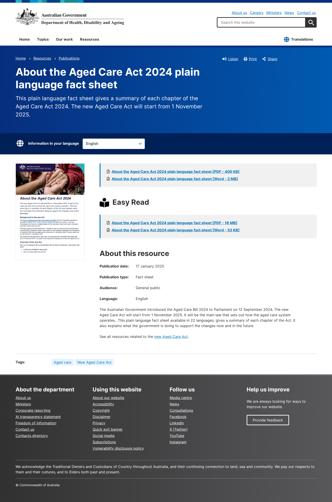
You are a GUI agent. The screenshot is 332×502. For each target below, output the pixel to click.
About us (239, 12)
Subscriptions (104, 442)
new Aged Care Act (171, 336)
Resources (89, 39)
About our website (108, 397)
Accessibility (103, 404)
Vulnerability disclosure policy (118, 448)
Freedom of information (36, 423)
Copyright (101, 410)
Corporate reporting (33, 410)
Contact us (306, 12)
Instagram (178, 442)
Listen (233, 59)
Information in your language (53, 143)
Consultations (181, 410)
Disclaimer (101, 416)
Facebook (178, 416)
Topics (43, 39)
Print (253, 59)
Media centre (181, 397)
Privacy (99, 423)
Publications (69, 58)
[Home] (70, 16)
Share (272, 59)
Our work (64, 39)
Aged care (62, 362)
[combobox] (261, 22)
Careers (256, 12)
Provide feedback (268, 420)
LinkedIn (177, 423)
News (289, 12)
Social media (104, 435)
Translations (302, 39)
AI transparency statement (38, 416)
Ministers (274, 12)
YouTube (177, 435)
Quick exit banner (108, 429)
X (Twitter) (179, 429)
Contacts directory (32, 435)
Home (24, 39)
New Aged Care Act (94, 362)
